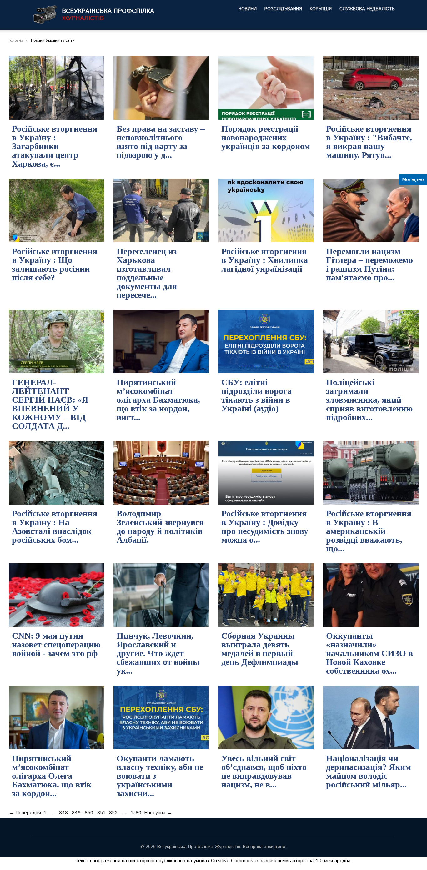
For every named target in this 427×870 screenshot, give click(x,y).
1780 (136, 813)
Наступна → (158, 813)
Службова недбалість (367, 9)
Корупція (321, 9)
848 (63, 813)
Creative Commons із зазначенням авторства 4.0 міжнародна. (281, 860)
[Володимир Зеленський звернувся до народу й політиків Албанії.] (161, 473)
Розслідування (283, 9)
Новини (248, 9)
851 (101, 813)
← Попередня (25, 813)
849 (76, 813)
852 (113, 813)
